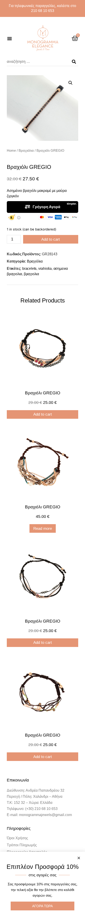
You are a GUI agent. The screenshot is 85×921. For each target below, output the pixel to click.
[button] (9, 38)
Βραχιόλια (26, 150)
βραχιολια (31, 274)
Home (11, 150)
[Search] (74, 61)
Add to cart (50, 239)
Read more (42, 528)
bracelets (29, 268)
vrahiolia (45, 268)
